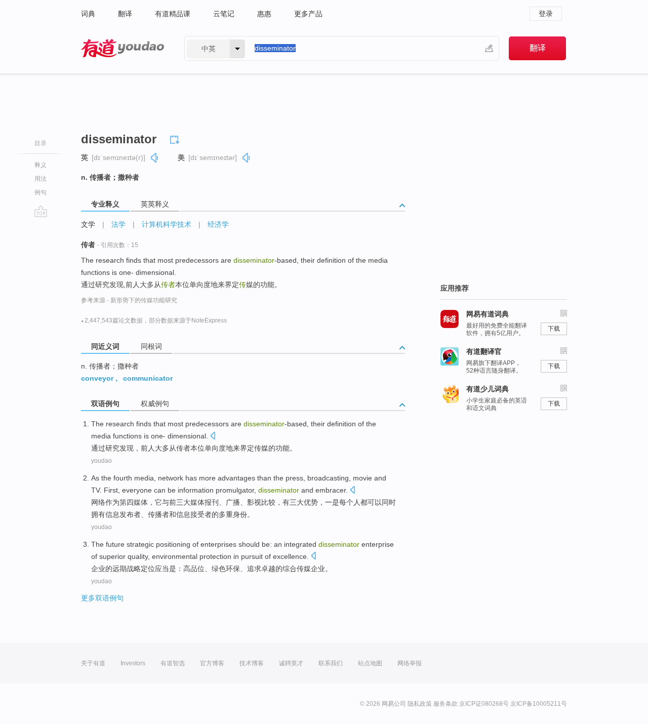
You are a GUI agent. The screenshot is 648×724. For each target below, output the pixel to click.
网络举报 (409, 663)
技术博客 (251, 663)
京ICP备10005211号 (538, 703)
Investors (132, 663)
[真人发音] (155, 157)
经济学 (218, 224)
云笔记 (223, 14)
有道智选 (172, 663)
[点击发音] (212, 436)
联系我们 (330, 663)
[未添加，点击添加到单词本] (176, 138)
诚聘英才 (291, 663)
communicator (148, 378)
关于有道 (93, 663)
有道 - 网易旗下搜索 (122, 48)
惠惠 (264, 14)
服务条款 (445, 703)
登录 (546, 14)
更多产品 (308, 14)
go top (40, 211)
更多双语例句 (102, 598)
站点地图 (370, 663)
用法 (40, 178)
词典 (88, 14)
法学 (118, 224)
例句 (40, 192)
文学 (88, 224)
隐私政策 (420, 703)
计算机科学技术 (166, 224)
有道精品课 (172, 14)
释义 (40, 165)
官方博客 (212, 663)
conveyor (97, 378)
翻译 (125, 14)
